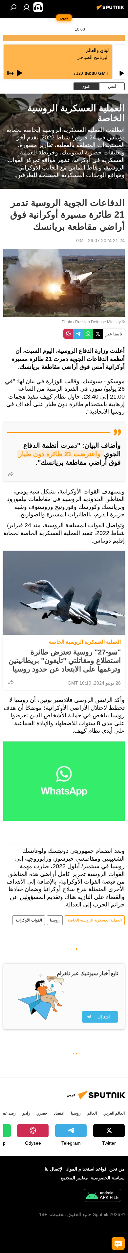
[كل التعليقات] (118, 1243)
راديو (26, 1113)
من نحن (117, 1169)
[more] (10, 473)
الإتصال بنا (54, 1169)
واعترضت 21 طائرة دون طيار (60, 453)
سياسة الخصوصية (108, 1177)
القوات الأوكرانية (28, 920)
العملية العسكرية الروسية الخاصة (85, 642)
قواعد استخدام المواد (86, 1169)
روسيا (55, 920)
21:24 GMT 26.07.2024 (100, 240)
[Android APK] (102, 1196)
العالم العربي (114, 1113)
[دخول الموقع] (26, 7)
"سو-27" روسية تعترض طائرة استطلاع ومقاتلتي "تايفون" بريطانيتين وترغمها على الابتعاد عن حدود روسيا (65, 660)
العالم (92, 1113)
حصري (41, 1113)
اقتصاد (59, 1113)
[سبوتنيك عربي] (111, 9)
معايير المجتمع (74, 1177)
